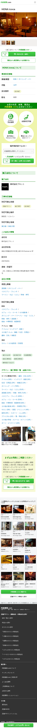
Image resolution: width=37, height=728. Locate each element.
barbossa (27, 517)
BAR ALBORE (5, 517)
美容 (3, 340)
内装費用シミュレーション (10, 695)
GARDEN (3, 533)
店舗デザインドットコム (9, 713)
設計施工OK (17, 355)
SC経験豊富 (27, 355)
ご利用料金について (8, 686)
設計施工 (17, 91)
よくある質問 (6, 682)
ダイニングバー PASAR (5, 584)
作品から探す (6, 622)
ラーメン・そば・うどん (10, 295)
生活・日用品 (24, 332)
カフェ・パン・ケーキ (9, 312)
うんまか (27, 532)
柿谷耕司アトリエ (29, 568)
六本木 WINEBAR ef (30, 584)
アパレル (5, 329)
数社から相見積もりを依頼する (18, 60)
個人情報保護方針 (10, 721)
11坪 (15, 85)
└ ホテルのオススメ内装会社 (11, 659)
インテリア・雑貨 (16, 329)
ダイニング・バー (25, 79)
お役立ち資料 (6, 691)
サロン (4, 343)
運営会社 (4, 704)
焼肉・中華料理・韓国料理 (11, 321)
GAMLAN (27, 550)
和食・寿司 (25, 295)
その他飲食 (23, 312)
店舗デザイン (7, 206)
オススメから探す (7, 627)
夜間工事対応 (18, 359)
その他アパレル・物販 (9, 332)
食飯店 (13, 335)
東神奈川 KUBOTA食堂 (18, 584)
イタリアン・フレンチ (9, 291)
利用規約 (3, 721)
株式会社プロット (17, 184)
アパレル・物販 (7, 326)
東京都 (4, 226)
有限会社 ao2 (28, 552)
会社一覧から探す (7, 618)
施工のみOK (6, 355)
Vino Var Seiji (16, 533)
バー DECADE (29, 567)
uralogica (15, 549)
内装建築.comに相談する (18, 592)
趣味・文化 (5, 335)
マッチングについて (8, 672)
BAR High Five (17, 517)
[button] (35, 25)
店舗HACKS (5, 709)
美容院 (20, 343)
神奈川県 (11, 226)
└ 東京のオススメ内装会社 (10, 631)
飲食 (15, 79)
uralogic (3, 549)
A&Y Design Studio (5, 518)
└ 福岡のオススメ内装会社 (10, 641)
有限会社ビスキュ (5, 551)
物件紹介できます (8, 362)
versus (15, 567)
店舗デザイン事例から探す (18, 596)
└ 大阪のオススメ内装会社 (10, 636)
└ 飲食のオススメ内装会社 (10, 645)
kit (1, 567)
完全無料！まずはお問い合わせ (18, 725)
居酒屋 (4, 288)
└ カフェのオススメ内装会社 (11, 650)
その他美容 (12, 343)
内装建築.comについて (9, 668)
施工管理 (18, 206)
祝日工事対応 (7, 359)
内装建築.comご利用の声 (9, 677)
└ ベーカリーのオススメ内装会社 (12, 654)
